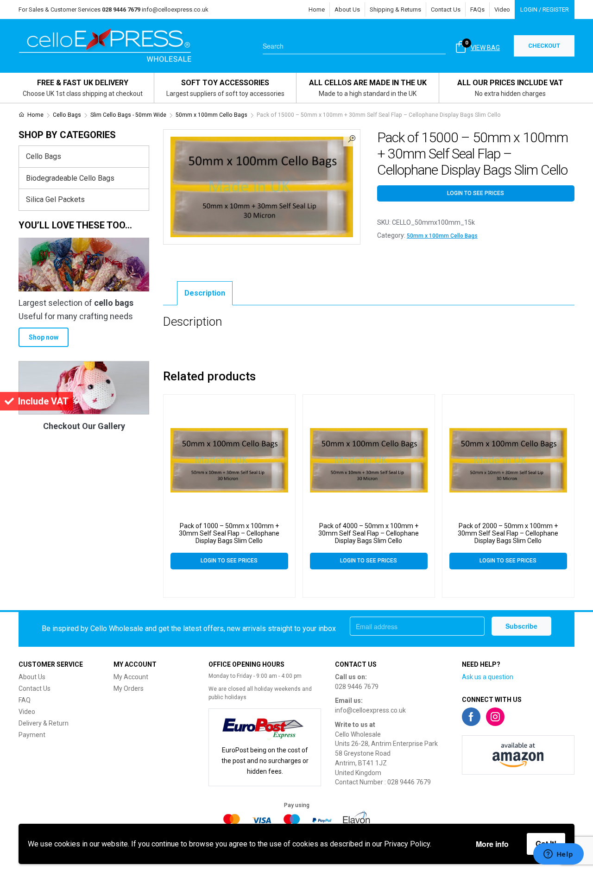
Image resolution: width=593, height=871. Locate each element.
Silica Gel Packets (55, 199)
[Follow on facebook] (471, 716)
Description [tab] (204, 293)
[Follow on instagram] (495, 716)
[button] (351, 138)
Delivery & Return (44, 723)
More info (492, 844)
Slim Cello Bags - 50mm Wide (128, 115)
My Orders (129, 688)
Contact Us (446, 9)
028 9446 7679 (357, 686)
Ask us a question (487, 677)
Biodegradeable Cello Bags (70, 178)
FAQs (477, 9)
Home (317, 9)
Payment (32, 734)
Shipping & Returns (395, 9)
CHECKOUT (544, 45)
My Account (131, 677)
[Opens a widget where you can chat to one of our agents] (558, 854)
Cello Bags (67, 115)
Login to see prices (475, 193)
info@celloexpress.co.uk (175, 9)
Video (502, 9)
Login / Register (544, 9)
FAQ (25, 700)
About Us (347, 9)
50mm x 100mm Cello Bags (211, 115)
